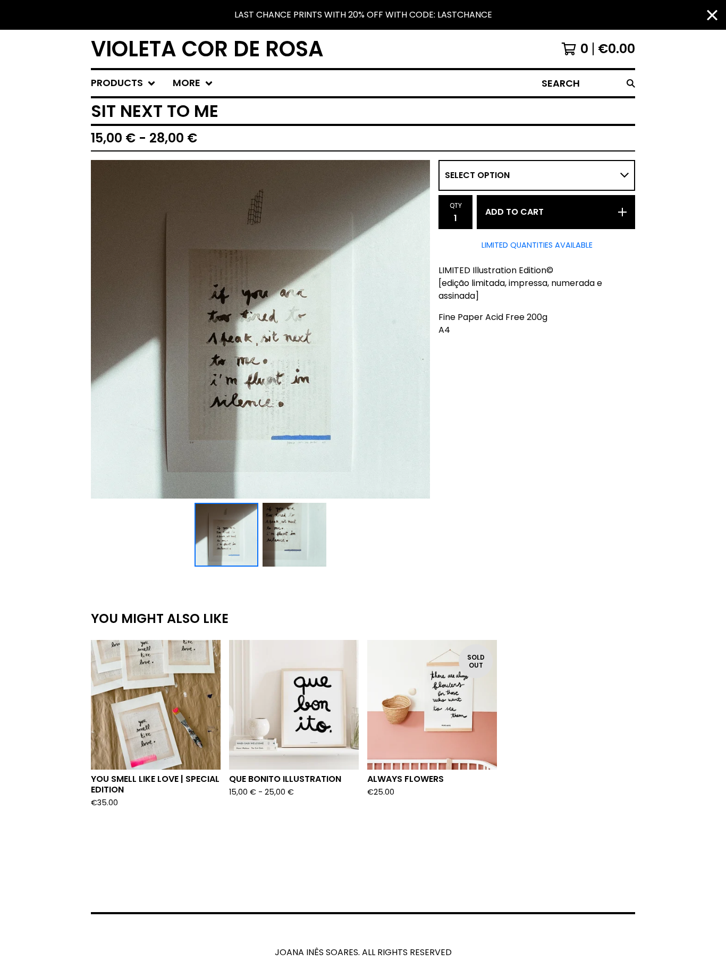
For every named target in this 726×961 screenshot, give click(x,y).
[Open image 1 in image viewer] (260, 329)
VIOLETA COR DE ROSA (207, 49)
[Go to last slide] (105, 329)
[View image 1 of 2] (226, 535)
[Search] (630, 83)
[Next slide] (415, 329)
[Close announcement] (712, 15)
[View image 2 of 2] (294, 535)
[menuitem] (123, 83)
